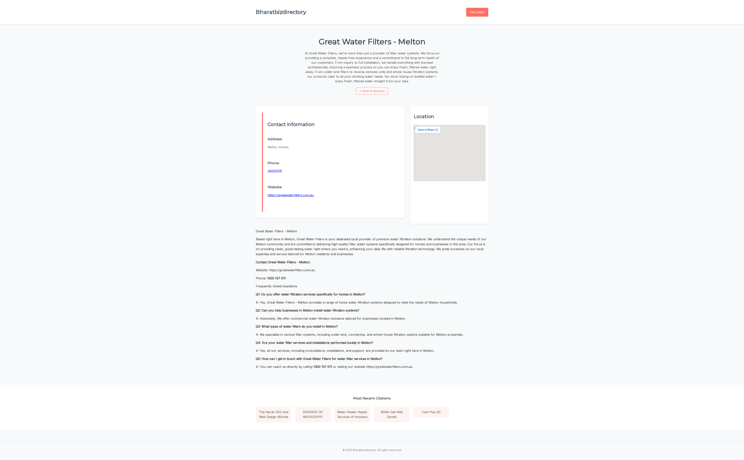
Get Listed (477, 12)
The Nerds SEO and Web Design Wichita (273, 414)
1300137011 (275, 171)
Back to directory (372, 91)
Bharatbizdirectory (281, 12)
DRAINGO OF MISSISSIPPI (313, 414)
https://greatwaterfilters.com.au (291, 195)
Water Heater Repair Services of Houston (352, 414)
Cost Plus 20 (431, 412)
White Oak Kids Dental (392, 414)
